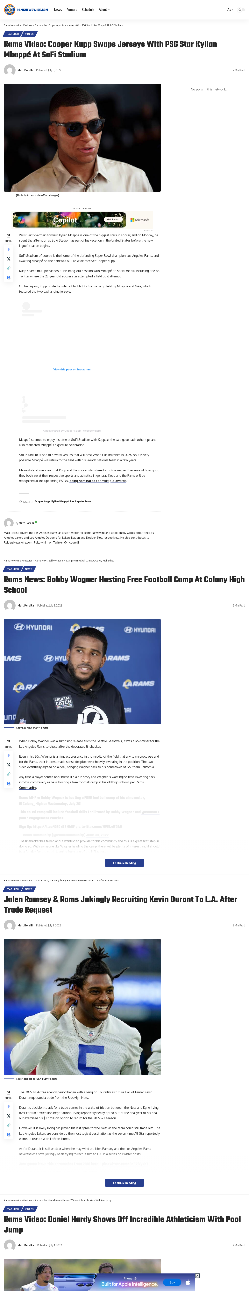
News (28, 569)
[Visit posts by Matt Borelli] (10, 70)
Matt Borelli (25, 70)
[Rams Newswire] (26, 10)
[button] (229, 9)
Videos (29, 33)
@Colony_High (31, 804)
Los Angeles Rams (80, 502)
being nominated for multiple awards (97, 481)
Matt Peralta (26, 605)
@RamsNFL (150, 812)
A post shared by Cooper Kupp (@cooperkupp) (72, 430)
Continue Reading (124, 863)
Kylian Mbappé (60, 502)
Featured (13, 33)
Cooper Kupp (42, 502)
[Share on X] (8, 258)
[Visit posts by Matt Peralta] (10, 605)
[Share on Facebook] (8, 249)
